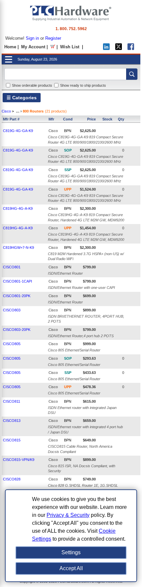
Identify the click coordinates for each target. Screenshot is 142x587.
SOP (68, 150)
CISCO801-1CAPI (17, 281)
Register (53, 38)
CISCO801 (11, 267)
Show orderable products (32, 85)
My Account (33, 46)
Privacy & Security (68, 515)
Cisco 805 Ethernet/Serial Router (74, 350)
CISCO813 (11, 421)
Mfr (51, 119)
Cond (68, 119)
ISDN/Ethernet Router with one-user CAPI (81, 288)
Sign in (32, 38)
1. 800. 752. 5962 (71, 28)
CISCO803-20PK (16, 330)
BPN (67, 131)
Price (91, 119)
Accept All (71, 568)
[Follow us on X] (118, 48)
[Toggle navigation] (9, 59)
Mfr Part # (11, 119)
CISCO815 (11, 440)
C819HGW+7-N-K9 (18, 247)
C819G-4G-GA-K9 (18, 131)
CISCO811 (11, 401)
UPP (67, 189)
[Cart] (52, 46)
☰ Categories (22, 97)
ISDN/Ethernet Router (65, 273)
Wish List (69, 46)
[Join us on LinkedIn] (106, 48)
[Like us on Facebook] (130, 48)
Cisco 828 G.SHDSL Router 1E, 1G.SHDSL (83, 485)
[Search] (131, 74)
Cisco (6, 111)
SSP (67, 170)
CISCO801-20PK (16, 296)
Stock (107, 119)
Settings (71, 552)
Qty (121, 119)
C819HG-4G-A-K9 (18, 208)
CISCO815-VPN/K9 (18, 460)
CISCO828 (11, 479)
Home (10, 46)
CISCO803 (11, 310)
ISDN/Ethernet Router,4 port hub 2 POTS (81, 336)
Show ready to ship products (83, 85)
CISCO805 (11, 344)
